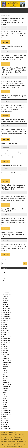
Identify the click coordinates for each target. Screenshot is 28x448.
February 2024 (6, 332)
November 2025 (7, 290)
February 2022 (6, 380)
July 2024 (5, 322)
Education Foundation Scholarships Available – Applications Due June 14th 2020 (12, 235)
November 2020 (7, 410)
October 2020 (6, 412)
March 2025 (6, 306)
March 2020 (6, 426)
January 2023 (6, 358)
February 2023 (6, 356)
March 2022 (6, 378)
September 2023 (7, 342)
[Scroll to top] (25, 445)
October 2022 (6, 364)
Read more (5, 42)
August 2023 (6, 344)
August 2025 (6, 296)
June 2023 (5, 348)
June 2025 (5, 300)
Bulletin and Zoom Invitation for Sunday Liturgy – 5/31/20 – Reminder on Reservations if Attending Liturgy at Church (13, 21)
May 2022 (5, 374)
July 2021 (5, 394)
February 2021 (6, 404)
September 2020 (7, 414)
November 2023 (7, 338)
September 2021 (7, 390)
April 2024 (5, 328)
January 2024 (6, 334)
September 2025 (7, 294)
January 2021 (6, 406)
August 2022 (6, 368)
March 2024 (6, 330)
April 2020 (5, 424)
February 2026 (6, 284)
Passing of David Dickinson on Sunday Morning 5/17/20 (12, 210)
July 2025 (5, 298)
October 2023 (6, 340)
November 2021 (7, 386)
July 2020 (5, 418)
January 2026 (6, 286)
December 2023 (7, 336)
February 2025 (6, 308)
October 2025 (6, 292)
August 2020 (6, 416)
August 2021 (6, 392)
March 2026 (6, 282)
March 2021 (6, 402)
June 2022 (5, 372)
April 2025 (5, 304)
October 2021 (6, 388)
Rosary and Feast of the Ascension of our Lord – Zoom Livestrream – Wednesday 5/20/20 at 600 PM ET (13, 187)
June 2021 (5, 396)
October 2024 (6, 316)
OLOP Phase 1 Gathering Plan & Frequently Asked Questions (13, 97)
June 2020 (5, 420)
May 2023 (5, 350)
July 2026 (5, 274)
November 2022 (7, 362)
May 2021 (5, 398)
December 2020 (7, 408)
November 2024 (7, 314)
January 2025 (6, 310)
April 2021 (5, 400)
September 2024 (7, 318)
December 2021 (7, 384)
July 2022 (5, 370)
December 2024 (7, 312)
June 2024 (5, 324)
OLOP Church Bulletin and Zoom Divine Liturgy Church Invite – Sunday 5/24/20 (13, 121)
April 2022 (5, 376)
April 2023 (5, 352)
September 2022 (7, 366)
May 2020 (5, 422)
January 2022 (6, 382)
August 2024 (6, 320)
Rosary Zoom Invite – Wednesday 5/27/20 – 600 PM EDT (13, 47)
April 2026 (5, 280)
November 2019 (7, 428)
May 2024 (5, 326)
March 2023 (6, 354)
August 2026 (6, 272)
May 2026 (5, 278)
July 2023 (5, 346)
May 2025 (5, 302)
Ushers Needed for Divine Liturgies (11, 165)
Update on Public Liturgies (9, 143)
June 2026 (5, 276)
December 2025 (7, 288)
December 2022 (7, 360)
